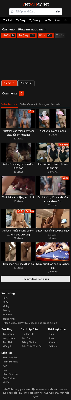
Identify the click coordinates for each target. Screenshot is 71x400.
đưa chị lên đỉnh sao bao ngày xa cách (53, 232)
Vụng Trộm (9, 338)
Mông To (7, 346)
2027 (5, 302)
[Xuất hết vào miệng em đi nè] (18, 185)
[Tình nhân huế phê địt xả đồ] (18, 251)
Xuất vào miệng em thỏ (53, 130)
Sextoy (6, 310)
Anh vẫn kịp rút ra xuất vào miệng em (53, 166)
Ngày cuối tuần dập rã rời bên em (52, 265)
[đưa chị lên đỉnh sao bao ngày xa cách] (53, 218)
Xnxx (57, 20)
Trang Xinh (9, 318)
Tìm (58, 11)
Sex (5, 370)
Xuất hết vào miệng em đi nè (18, 197)
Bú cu (52, 334)
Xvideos (53, 342)
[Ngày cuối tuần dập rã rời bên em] (53, 251)
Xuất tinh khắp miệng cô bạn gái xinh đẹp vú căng (18, 232)
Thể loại (7, 20)
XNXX (6, 382)
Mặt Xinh (7, 314)
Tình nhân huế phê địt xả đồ (18, 263)
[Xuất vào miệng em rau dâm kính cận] (18, 152)
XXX (5, 365)
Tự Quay (20, 20)
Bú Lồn (26, 338)
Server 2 (26, 83)
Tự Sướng (34, 20)
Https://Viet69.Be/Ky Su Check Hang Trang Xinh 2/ (30, 322)
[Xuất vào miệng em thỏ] (53, 118)
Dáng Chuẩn (29, 342)
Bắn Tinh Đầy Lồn (32, 346)
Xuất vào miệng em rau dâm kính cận (18, 166)
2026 (5, 298)
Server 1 (9, 83)
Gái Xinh (53, 346)
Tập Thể (7, 342)
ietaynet (35, 4)
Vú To (48, 20)
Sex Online (9, 378)
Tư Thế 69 (28, 334)
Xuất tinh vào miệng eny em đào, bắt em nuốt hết (18, 132)
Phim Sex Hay (10, 374)
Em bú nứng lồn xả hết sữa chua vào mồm (52, 199)
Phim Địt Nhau (10, 361)
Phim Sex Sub (10, 357)
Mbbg (6, 306)
